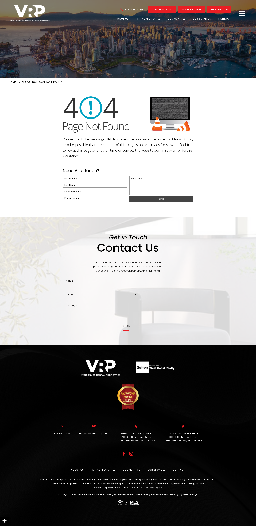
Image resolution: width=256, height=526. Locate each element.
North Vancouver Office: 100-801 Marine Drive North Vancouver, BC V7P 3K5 (183, 437)
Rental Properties (148, 18)
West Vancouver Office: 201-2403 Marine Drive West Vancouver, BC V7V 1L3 (136, 437)
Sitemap (131, 494)
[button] (4, 521)
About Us (122, 18)
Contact (224, 18)
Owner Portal (162, 9)
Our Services (202, 18)
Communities (176, 18)
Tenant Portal (191, 9)
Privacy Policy (143, 494)
